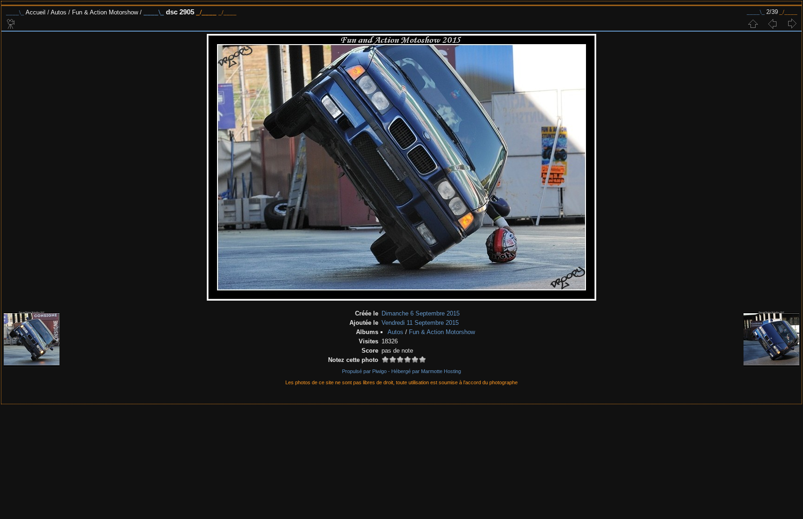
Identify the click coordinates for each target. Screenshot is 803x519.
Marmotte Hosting (441, 371)
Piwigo (379, 371)
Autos (58, 12)
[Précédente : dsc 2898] (772, 24)
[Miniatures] (753, 24)
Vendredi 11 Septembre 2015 (420, 322)
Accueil (36, 12)
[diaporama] (11, 24)
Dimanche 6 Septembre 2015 (421, 313)
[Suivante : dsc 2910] (792, 24)
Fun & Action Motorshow (105, 12)
